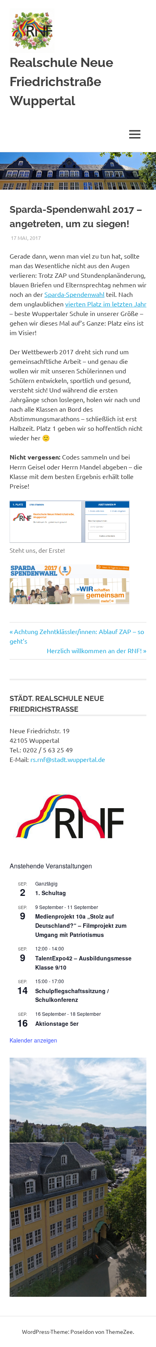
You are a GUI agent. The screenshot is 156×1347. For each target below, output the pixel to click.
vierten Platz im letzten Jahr (105, 304)
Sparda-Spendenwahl (74, 294)
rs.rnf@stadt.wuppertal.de (67, 759)
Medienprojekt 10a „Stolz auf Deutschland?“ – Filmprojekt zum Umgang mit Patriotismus (80, 925)
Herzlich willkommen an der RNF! (94, 650)
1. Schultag (50, 893)
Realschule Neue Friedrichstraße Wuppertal (61, 81)
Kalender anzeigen (33, 1040)
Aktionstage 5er (56, 1023)
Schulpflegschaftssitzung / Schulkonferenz (72, 995)
